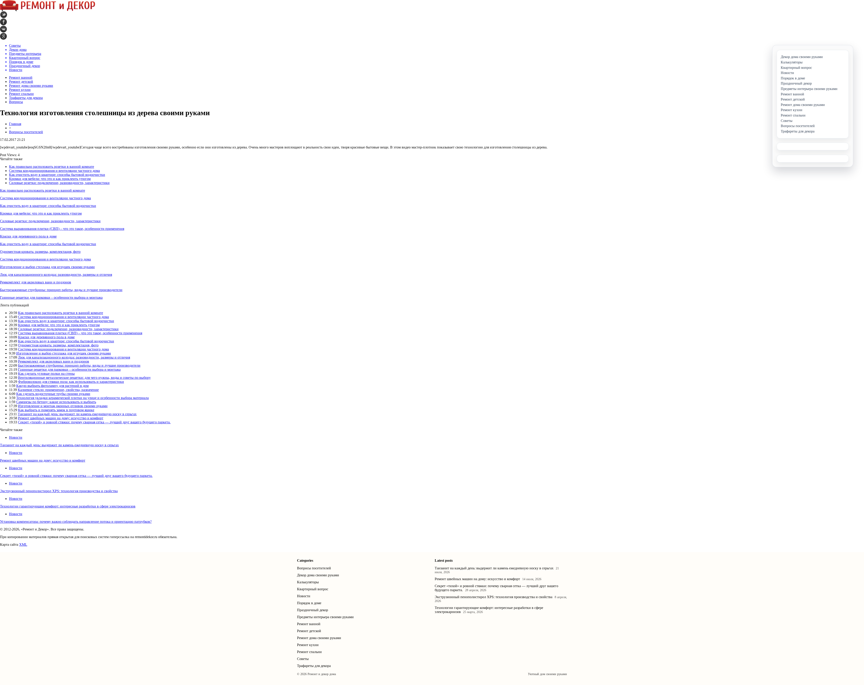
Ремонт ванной (20, 77)
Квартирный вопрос (312, 589)
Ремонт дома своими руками (31, 86)
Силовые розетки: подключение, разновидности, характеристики (59, 183)
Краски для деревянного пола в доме (28, 236)
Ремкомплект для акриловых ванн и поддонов (35, 282)
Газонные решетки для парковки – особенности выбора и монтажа (51, 297)
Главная (15, 124)
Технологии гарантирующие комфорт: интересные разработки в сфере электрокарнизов (67, 506)
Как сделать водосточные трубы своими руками (53, 394)
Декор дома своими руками (318, 575)
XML (23, 544)
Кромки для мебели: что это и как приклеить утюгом (50, 179)
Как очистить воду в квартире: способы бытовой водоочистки (57, 175)
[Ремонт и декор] (47, 10)
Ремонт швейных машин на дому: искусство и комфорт (60, 418)
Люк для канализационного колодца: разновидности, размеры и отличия (56, 274)
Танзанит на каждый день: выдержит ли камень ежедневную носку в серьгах (77, 414)
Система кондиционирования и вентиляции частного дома (54, 171)
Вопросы (16, 102)
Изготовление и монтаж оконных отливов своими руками (63, 406)
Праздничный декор (312, 610)
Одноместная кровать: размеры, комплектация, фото (40, 252)
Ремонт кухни (20, 90)
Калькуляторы (308, 582)
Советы (303, 659)
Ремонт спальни (21, 94)
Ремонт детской (21, 81)
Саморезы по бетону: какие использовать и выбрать (56, 402)
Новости (15, 437)
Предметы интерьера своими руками (325, 617)
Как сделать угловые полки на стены (46, 373)
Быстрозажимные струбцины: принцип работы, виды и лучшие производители (61, 290)
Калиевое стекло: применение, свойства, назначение (58, 390)
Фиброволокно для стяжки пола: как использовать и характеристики (71, 382)
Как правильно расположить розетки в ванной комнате (51, 166)
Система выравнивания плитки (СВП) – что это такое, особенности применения (62, 229)
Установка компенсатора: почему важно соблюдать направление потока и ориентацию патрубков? (76, 521)
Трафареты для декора (26, 98)
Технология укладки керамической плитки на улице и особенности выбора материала (82, 398)
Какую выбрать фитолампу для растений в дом (52, 386)
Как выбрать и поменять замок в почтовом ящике (56, 410)
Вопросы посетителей (26, 132)
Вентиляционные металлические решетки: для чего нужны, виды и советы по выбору (84, 378)
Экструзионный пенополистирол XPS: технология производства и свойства (59, 491)
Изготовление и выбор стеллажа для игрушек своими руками (47, 267)
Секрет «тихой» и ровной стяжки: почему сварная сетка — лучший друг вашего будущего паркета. (94, 422)
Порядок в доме (309, 603)
